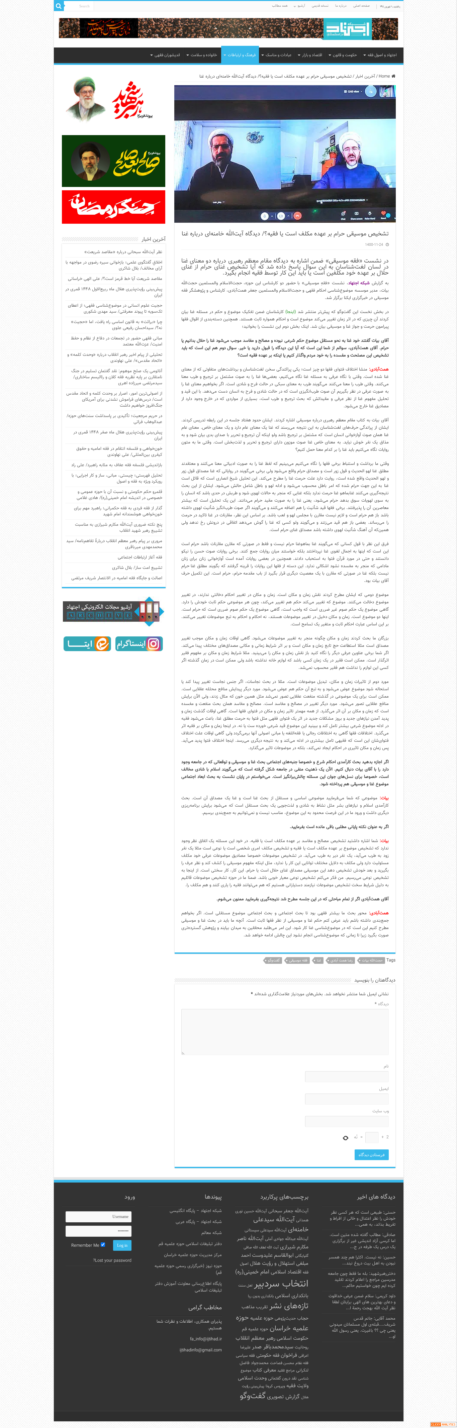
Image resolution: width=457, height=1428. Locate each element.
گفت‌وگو (274, 960)
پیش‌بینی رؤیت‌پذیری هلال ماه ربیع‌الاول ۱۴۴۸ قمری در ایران (113, 292)
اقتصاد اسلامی (286, 1272)
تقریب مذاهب (255, 1307)
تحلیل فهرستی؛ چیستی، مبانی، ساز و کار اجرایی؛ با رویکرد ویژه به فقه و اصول (117, 478)
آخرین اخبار (365, 76)
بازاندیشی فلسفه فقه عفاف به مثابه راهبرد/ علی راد (116, 465)
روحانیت (301, 1347)
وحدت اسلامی (252, 1378)
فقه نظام (301, 1363)
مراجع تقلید (286, 1370)
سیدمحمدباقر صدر (272, 1347)
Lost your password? (112, 1260)
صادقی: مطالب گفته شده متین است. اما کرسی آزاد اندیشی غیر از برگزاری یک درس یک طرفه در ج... (362, 1241)
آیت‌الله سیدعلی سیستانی (266, 1230)
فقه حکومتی (267, 1355)
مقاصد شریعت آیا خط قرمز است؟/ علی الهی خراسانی (115, 279)
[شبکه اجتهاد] (228, 29)
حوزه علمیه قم (255, 1329)
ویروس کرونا (275, 1386)
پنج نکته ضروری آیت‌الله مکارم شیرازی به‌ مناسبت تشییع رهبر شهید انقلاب (118, 527)
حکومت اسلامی (292, 1338)
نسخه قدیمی (320, 5)
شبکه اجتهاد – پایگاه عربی (199, 1222)
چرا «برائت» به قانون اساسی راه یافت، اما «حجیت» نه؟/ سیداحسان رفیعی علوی (116, 325)
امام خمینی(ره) (252, 1272)
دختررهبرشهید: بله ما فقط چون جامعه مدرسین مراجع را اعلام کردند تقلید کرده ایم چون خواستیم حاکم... (361, 1279)
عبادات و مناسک (278, 55)
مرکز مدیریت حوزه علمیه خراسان (193, 1255)
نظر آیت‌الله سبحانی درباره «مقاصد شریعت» (123, 252)
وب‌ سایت (380, 1111)
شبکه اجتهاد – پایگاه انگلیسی (196, 1211)
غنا (319, 960)
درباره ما (341, 5)
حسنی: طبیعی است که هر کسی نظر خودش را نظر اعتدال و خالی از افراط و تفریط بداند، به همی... (362, 1218)
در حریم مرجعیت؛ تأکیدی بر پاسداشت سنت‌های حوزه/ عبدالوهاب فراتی (114, 419)
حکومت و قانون (345, 55)
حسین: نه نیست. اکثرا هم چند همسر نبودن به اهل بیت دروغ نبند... (362, 1260)
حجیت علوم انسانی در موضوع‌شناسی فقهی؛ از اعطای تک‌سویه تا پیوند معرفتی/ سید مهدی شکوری (115, 308)
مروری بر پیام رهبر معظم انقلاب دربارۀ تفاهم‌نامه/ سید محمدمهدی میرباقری (114, 544)
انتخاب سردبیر (281, 1284)
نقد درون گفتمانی (282, 1378)
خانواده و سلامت (204, 55)
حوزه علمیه (261, 1318)
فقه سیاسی (245, 1355)
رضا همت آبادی (342, 960)
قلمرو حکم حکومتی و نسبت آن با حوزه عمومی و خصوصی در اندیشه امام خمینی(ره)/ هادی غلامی (119, 495)
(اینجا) (290, 312)
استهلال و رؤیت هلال (272, 1263)
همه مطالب (280, 5)
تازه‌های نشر (288, 1306)
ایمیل (384, 1089)
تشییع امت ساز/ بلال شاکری (137, 568)
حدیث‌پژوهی (285, 1318)
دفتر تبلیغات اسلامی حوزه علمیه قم (190, 1244)
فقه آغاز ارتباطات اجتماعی (140, 557)
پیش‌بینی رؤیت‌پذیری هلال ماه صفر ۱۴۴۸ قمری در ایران (117, 435)
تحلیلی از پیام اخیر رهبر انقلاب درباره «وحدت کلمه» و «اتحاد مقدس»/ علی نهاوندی (114, 357)
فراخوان (289, 1355)
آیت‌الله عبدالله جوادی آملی (286, 1239)
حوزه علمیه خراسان (272, 1323)
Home (385, 76)
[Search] (59, 6)
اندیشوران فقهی (167, 55)
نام (386, 1066)
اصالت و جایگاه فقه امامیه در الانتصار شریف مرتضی (116, 578)
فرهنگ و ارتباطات (242, 55)
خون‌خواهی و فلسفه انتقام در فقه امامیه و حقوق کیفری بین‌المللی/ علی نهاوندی (119, 451)
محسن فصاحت (282, 1363)
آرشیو (301, 5)
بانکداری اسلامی (291, 1296)
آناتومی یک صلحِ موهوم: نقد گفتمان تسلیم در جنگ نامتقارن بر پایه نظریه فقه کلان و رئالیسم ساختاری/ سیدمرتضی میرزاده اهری (116, 377)
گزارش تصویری (283, 1397)
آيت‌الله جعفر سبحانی (288, 1211)
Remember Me (86, 1245)
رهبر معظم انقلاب (255, 1338)
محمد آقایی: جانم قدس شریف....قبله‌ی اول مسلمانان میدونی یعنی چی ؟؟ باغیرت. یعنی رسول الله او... (362, 1327)
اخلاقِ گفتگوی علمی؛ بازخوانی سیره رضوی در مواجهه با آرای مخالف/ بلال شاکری (114, 265)
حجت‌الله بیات (372, 960)
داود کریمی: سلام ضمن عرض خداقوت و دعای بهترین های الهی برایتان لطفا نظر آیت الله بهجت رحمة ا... (362, 1302)
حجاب (302, 1318)
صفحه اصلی (361, 5)
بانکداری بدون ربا (261, 1296)
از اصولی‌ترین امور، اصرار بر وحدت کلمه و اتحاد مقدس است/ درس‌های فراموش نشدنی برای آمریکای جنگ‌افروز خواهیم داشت (114, 399)
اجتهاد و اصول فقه (382, 55)
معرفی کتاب (264, 1370)
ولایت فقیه (297, 1386)
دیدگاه (382, 1004)
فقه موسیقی (298, 960)
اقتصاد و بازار (312, 55)
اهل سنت (245, 1286)
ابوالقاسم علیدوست (273, 1255)
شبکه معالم (211, 1233)
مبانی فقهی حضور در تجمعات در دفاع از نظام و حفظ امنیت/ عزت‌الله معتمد (116, 341)
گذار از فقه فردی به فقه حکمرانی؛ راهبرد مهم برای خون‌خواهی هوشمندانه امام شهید (118, 511)
